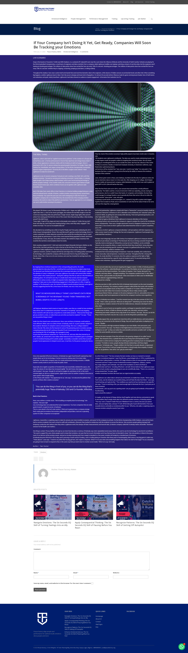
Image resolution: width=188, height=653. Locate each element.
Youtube (143, 647)
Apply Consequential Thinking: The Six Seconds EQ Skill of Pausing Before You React (93, 525)
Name (36, 573)
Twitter (41, 459)
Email (75, 573)
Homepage (99, 616)
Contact (98, 622)
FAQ (97, 627)
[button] (181, 646)
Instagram (138, 647)
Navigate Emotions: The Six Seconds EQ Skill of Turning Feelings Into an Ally (52, 523)
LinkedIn (134, 647)
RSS (152, 647)
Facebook (36, 459)
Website (116, 573)
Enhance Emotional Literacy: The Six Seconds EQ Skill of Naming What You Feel (77, 634)
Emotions (43, 452)
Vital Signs (99, 624)
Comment (37, 549)
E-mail (147, 647)
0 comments (84, 52)
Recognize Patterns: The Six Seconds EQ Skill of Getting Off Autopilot (135, 523)
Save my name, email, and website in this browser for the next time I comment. (62, 583)
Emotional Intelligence (71, 52)
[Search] (151, 19)
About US (99, 619)
